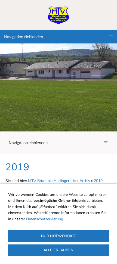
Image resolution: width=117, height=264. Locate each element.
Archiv (84, 180)
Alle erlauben (59, 250)
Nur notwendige (58, 236)
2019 (98, 180)
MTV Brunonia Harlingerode (52, 180)
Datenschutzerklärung (44, 219)
